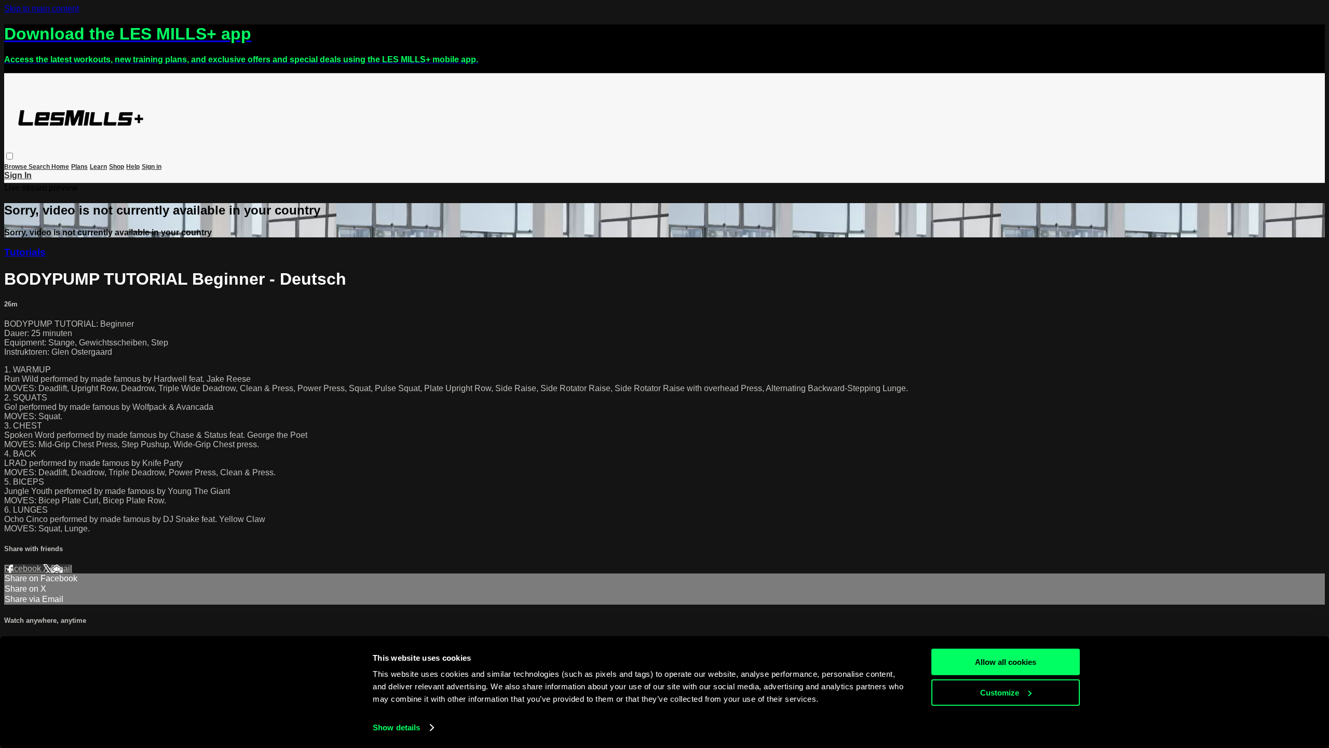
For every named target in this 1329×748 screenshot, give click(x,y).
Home (60, 166)
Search (40, 166)
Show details (396, 727)
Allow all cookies (1005, 662)
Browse (16, 166)
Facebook (23, 568)
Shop (116, 166)
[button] (9, 156)
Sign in (151, 166)
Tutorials (25, 252)
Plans (79, 166)
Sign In (18, 175)
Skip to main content (41, 8)
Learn (98, 166)
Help (133, 166)
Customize (999, 692)
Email (61, 568)
